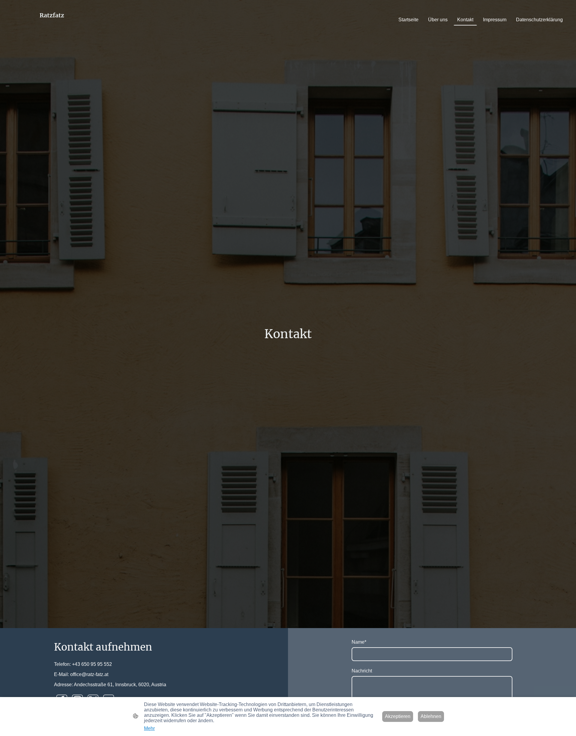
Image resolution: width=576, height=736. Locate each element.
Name (359, 642)
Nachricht (362, 670)
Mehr (149, 728)
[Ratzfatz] (52, 32)
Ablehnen (431, 716)
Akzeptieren (397, 716)
